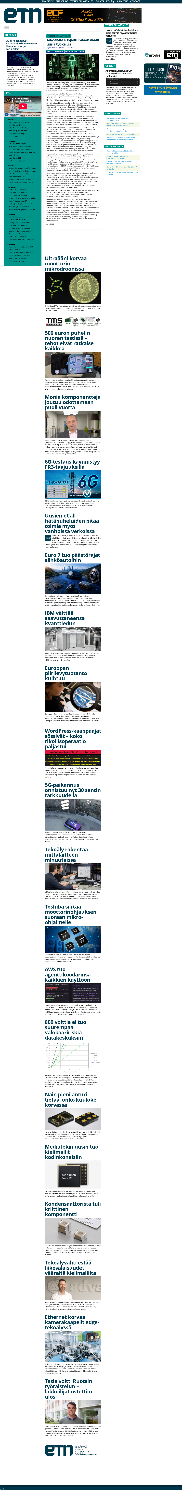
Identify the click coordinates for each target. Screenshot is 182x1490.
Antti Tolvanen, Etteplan (17, 161)
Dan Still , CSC (14, 155)
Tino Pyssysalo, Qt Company (19, 222)
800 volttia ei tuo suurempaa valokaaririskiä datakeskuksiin (65, 1029)
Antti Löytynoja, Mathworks (19, 258)
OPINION (110, 65)
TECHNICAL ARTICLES (81, 1)
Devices (50, 52)
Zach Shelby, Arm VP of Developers (21, 239)
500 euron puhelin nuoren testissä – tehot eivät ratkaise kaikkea (69, 340)
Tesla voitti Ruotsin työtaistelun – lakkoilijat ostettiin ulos (68, 1388)
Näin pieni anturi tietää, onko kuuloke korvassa (70, 1099)
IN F (7, 34)
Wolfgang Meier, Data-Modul (19, 228)
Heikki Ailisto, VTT (15, 250)
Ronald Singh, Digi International (20, 207)
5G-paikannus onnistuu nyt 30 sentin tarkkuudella (73, 790)
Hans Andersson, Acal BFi (18, 177)
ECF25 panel (13, 136)
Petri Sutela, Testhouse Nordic (20, 146)
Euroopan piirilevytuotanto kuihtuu (66, 673)
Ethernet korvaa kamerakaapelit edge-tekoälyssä (72, 1322)
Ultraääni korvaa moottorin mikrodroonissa (66, 263)
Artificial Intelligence (74, 52)
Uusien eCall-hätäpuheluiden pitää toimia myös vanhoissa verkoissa (72, 523)
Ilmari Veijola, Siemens (17, 261)
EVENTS (100, 1)
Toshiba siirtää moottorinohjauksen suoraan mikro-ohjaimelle (70, 914)
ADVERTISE (48, 1)
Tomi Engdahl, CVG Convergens (20, 149)
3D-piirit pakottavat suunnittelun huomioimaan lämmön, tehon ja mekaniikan (21, 45)
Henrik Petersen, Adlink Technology (22, 152)
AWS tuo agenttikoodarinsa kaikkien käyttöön (68, 974)
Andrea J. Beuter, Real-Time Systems (22, 204)
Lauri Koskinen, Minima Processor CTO (23, 252)
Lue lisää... (11, 86)
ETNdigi (110, 1)
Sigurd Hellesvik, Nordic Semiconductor (23, 198)
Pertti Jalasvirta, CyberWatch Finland (22, 209)
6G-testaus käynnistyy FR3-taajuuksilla (72, 464)
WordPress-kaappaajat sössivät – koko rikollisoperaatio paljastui (73, 738)
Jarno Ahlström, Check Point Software (22, 171)
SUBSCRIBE (62, 1)
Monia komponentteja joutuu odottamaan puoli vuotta (73, 402)
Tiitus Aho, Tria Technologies (19, 128)
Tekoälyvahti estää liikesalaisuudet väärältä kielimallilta (70, 1267)
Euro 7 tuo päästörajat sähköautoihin (72, 557)
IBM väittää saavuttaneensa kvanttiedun (65, 618)
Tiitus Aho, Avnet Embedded (19, 174)
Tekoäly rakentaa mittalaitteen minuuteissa (66, 854)
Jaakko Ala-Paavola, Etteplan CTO (21, 247)
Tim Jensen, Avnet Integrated (19, 255)
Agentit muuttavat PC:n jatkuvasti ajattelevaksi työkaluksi (118, 73)
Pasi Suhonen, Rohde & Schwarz (20, 179)
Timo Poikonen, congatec (18, 133)
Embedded (59, 52)
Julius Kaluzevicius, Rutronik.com (21, 217)
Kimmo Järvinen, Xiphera (18, 195)
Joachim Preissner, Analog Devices (21, 182)
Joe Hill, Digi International (18, 131)
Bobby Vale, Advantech (17, 234)
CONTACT (135, 1)
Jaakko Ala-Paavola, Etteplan (19, 122)
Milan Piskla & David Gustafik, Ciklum (22, 168)
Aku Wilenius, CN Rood (17, 125)
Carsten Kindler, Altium (17, 220)
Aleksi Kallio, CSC (15, 158)
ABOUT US (122, 1)
